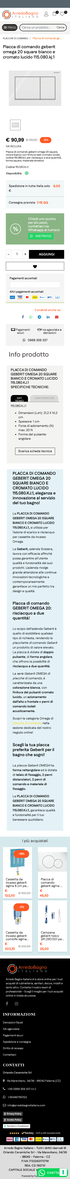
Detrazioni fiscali (13, 1023)
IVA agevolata (11, 1029)
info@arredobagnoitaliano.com (26, 1105)
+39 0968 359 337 (19, 1089)
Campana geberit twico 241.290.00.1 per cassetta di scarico (52, 936)
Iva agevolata (50, 330)
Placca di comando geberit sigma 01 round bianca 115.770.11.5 (52, 883)
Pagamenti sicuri (23, 331)
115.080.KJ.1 (21, 167)
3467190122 (43, 236)
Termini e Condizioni (18, 1126)
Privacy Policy (14, 1113)
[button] (61, 27)
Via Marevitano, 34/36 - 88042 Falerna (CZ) (34, 1081)
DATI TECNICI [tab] (19, 399)
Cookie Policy (14, 1119)
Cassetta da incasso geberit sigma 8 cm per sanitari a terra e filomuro (17, 883)
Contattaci (9, 1055)
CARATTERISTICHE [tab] (44, 398)
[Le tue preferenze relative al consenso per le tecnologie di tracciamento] (63, 1172)
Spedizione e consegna (17, 1042)
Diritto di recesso (13, 1048)
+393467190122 (17, 1097)
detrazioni (49, 333)
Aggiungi (46, 254)
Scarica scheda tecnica (35, 451)
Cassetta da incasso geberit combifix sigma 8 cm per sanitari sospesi (17, 936)
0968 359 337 (37, 340)
